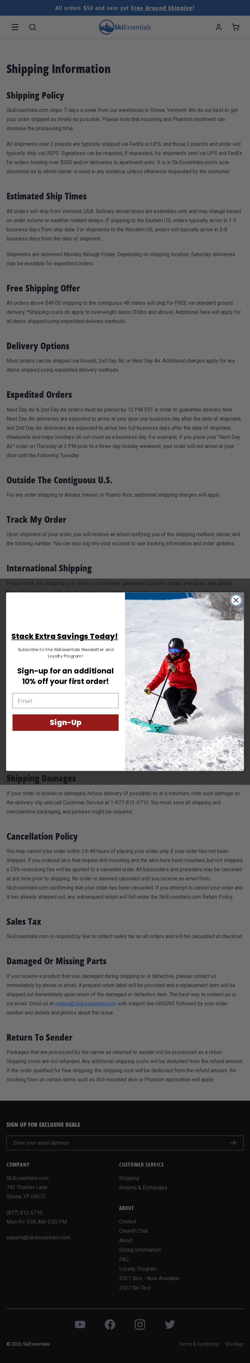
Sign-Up (65, 723)
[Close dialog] (236, 600)
